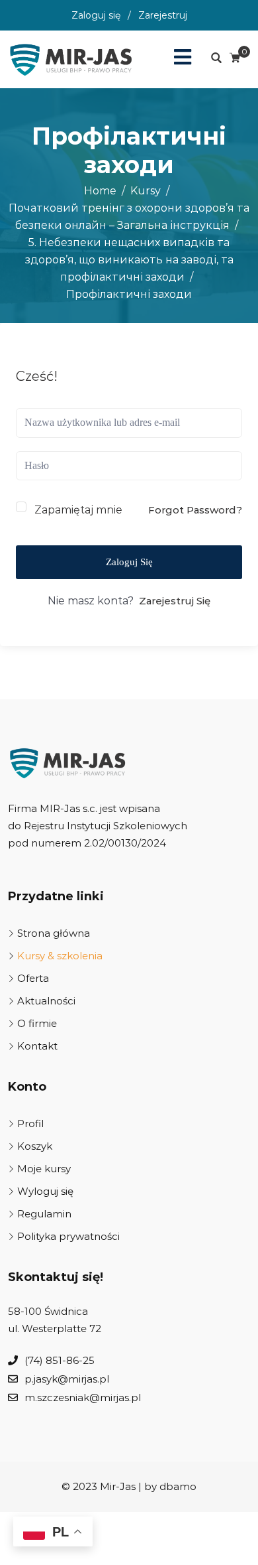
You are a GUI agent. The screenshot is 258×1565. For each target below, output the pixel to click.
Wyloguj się (45, 1191)
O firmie (37, 1023)
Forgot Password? (195, 510)
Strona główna (53, 933)
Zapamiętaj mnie (78, 510)
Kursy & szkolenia (60, 955)
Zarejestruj (162, 15)
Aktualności (46, 1000)
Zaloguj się (95, 15)
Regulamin (44, 1213)
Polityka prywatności (68, 1236)
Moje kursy (44, 1168)
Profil (30, 1123)
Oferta (33, 978)
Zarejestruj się (174, 600)
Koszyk (34, 1146)
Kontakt (37, 1046)
